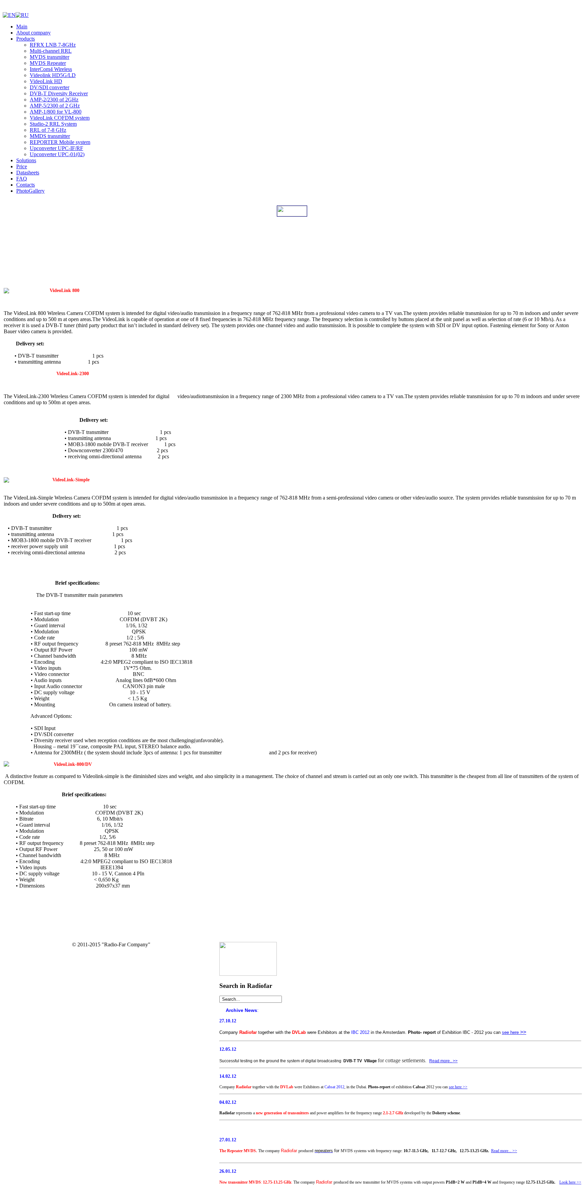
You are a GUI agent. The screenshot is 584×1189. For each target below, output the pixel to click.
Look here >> (570, 1182)
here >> (460, 1087)
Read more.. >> (443, 1061)
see (451, 1087)
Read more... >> (504, 1150)
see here (510, 1032)
